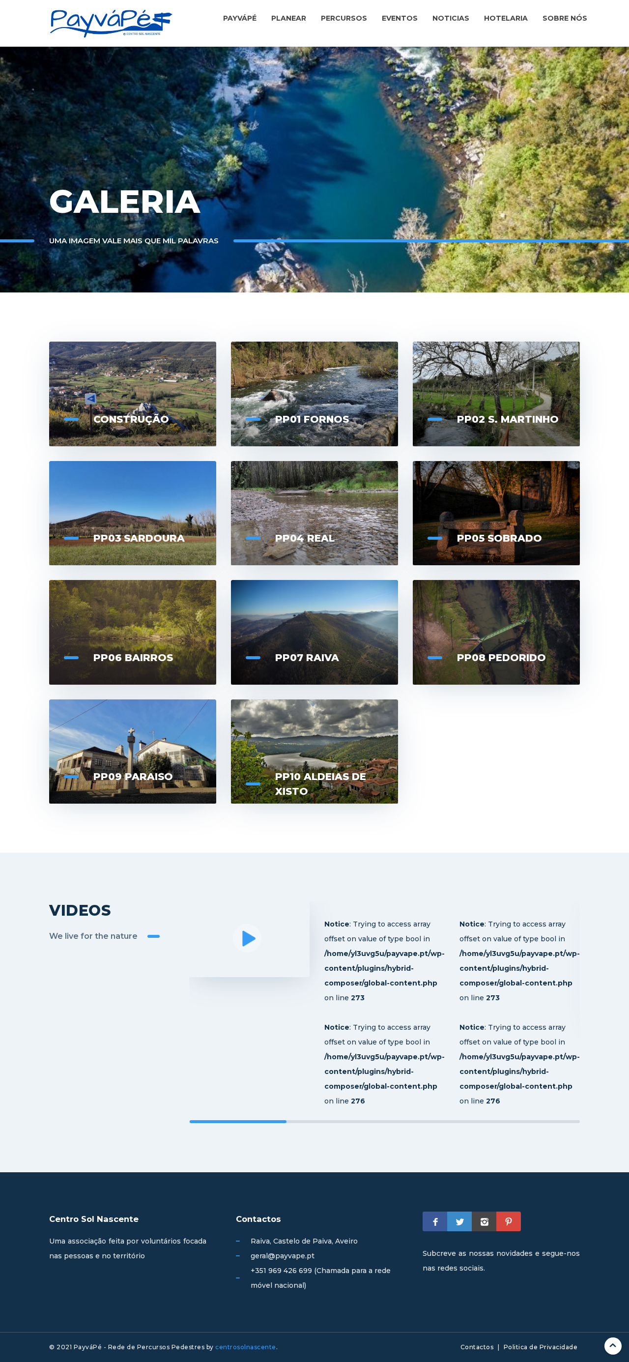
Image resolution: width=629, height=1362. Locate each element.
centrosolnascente (245, 1347)
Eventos (400, 18)
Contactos (477, 1347)
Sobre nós (565, 18)
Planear (288, 18)
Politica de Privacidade (541, 1347)
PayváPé (240, 18)
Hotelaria (506, 18)
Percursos (344, 18)
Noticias (450, 18)
